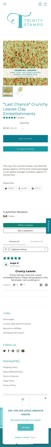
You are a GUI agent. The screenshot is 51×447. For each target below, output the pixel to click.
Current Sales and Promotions (17, 324)
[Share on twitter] (46, 285)
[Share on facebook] (41, 285)
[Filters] (6, 249)
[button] (9, 117)
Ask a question (25, 230)
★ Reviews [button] (48, 226)
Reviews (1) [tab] (14, 241)
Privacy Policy (9, 385)
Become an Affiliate (12, 328)
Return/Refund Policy (13, 372)
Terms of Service (10, 376)
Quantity (24, 123)
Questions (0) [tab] (37, 241)
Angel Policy (9, 381)
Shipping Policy (10, 367)
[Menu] (5, 4)
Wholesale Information (13, 333)
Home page (8, 319)
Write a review (25, 225)
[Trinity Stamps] (25, 20)
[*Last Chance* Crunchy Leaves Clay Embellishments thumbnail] (7, 91)
